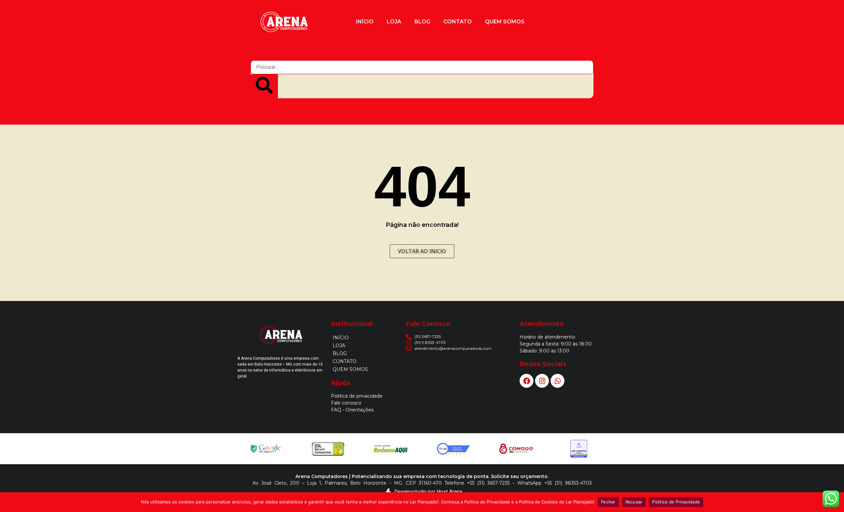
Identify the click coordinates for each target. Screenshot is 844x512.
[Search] (264, 86)
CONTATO (457, 21)
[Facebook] (526, 381)
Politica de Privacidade (676, 501)
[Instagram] (542, 381)
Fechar (608, 501)
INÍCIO (365, 21)
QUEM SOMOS (505, 21)
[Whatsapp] (557, 381)
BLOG (422, 21)
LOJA (394, 21)
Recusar (634, 501)
